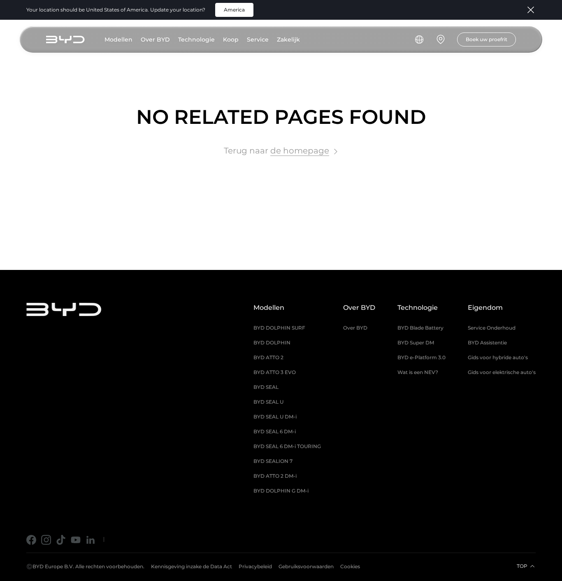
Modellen (118, 39)
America (234, 10)
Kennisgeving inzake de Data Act (191, 566)
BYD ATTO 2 (268, 357)
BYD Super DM (415, 342)
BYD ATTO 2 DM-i (275, 476)
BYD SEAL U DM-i (275, 417)
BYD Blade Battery (420, 328)
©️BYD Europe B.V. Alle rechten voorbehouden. (85, 566)
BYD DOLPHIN (271, 342)
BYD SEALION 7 (273, 461)
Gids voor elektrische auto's (502, 372)
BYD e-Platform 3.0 (421, 357)
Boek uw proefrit (486, 39)
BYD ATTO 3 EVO (274, 372)
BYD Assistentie (487, 342)
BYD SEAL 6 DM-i (274, 431)
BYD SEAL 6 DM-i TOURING (287, 446)
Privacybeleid (255, 566)
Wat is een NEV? (417, 372)
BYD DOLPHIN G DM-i (281, 491)
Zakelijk (288, 39)
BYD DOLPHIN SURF (279, 328)
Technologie (196, 39)
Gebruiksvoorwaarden (306, 566)
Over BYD (155, 39)
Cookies (350, 566)
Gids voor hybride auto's (498, 357)
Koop (231, 39)
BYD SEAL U (268, 402)
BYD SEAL (266, 387)
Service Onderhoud (492, 328)
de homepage (299, 151)
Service (258, 39)
